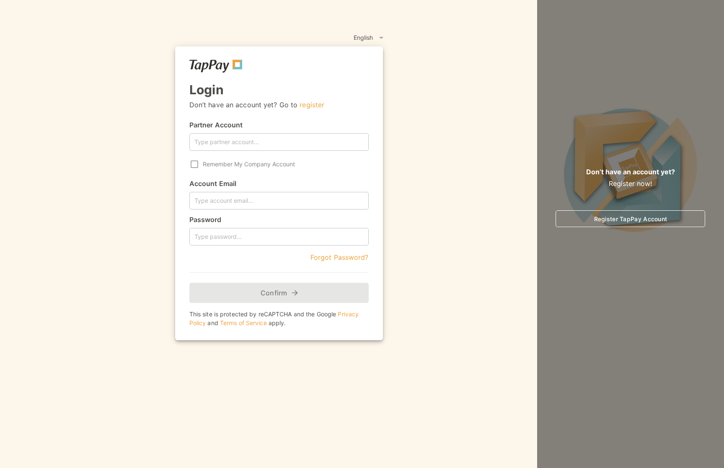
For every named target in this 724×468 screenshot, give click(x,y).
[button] (334, 37)
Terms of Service (243, 322)
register (312, 105)
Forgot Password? (339, 257)
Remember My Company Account (249, 164)
